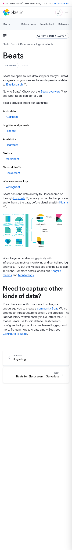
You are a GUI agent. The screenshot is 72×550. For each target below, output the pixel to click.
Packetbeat (13, 173)
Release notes (28, 24)
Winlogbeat (13, 187)
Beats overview (50, 91)
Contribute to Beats (15, 333)
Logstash (19, 198)
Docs (6, 24)
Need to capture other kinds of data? (33, 292)
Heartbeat (12, 145)
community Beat (47, 308)
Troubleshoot (47, 24)
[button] (11, 65)
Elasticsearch (14, 84)
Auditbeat (12, 116)
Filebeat (11, 131)
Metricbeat (12, 159)
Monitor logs (26, 275)
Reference (63, 24)
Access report (61, 3)
